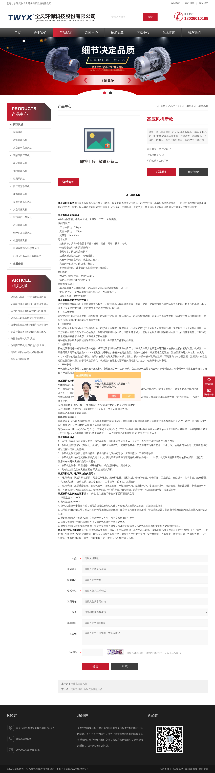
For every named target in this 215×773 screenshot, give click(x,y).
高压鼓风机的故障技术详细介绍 (27, 352)
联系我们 (203, 3)
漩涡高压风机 (20, 194)
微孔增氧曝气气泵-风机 (23, 338)
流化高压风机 (20, 163)
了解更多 (107, 80)
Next (137, 80)
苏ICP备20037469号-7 (77, 769)
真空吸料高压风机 (22, 147)
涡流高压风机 (20, 140)
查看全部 (18, 263)
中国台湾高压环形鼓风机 (26, 248)
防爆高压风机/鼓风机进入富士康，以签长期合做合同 (30, 345)
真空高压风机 (20, 209)
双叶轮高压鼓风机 (22, 233)
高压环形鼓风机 (21, 186)
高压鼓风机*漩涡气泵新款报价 (86, 689)
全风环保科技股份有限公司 (37, 3)
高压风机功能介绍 (20, 359)
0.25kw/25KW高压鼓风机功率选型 (30, 256)
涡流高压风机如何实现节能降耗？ (28, 318)
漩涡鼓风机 (19, 178)
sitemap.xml (191, 769)
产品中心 (172, 106)
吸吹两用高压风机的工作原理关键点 (29, 304)
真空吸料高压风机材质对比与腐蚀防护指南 (30, 311)
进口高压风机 (20, 225)
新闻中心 (91, 32)
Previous (78, 80)
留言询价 (193, 171)
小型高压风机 (20, 240)
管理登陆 (203, 769)
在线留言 (189, 3)
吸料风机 (18, 132)
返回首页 (175, 3)
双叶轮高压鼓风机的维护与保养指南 (29, 325)
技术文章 (117, 32)
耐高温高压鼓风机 (22, 217)
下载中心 (143, 32)
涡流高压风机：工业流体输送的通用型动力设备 (30, 297)
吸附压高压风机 (21, 155)
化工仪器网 (177, 769)
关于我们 (40, 32)
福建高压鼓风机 (79, 684)
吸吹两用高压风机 (22, 202)
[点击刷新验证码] (115, 652)
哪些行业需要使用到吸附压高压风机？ (30, 331)
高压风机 (18, 124)
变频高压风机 (20, 171)
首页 (17, 32)
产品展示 (65, 32)
